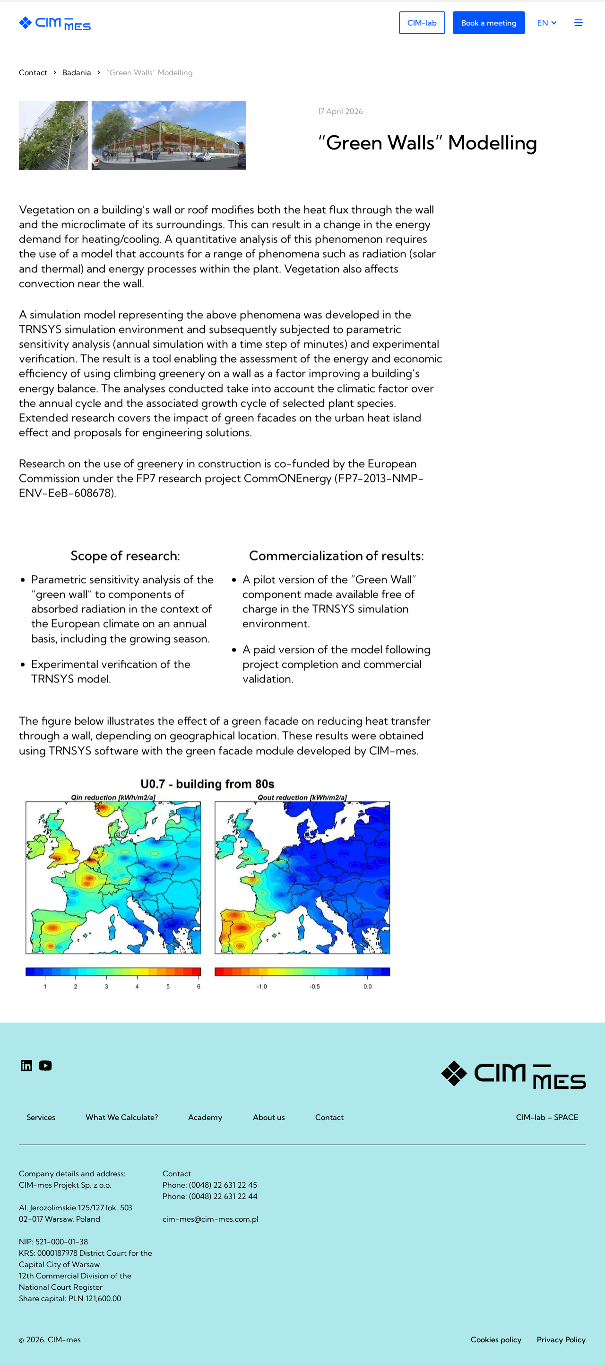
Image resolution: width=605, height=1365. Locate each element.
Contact (33, 72)
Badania (76, 72)
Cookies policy (496, 1339)
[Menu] (578, 23)
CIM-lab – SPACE (547, 1117)
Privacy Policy (561, 1339)
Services (40, 1117)
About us (269, 1117)
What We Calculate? (122, 1117)
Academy (205, 1117)
